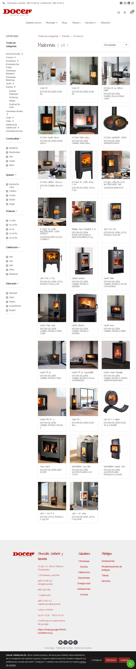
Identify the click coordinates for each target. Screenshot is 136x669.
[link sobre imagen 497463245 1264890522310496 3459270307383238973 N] (84, 120)
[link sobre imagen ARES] (116, 308)
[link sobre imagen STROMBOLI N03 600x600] (84, 212)
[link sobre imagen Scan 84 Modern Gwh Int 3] (52, 71)
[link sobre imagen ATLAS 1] (116, 261)
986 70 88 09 (33, 3)
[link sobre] (20, 554)
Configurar (96, 660)
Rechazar (111, 660)
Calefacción (84, 572)
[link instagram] (125, 3)
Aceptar (124, 660)
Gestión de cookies (82, 648)
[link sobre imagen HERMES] (84, 261)
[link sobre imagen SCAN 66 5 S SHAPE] (116, 402)
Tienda (105, 575)
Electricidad (84, 577)
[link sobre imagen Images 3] (52, 120)
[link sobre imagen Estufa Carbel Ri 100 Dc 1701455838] (116, 71)
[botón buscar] (119, 12)
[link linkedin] (129, 3)
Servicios (106, 581)
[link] (19, 12)
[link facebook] (121, 3)
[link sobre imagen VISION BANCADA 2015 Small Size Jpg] (116, 355)
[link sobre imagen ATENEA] (84, 308)
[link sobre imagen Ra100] (52, 402)
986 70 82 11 (58, 3)
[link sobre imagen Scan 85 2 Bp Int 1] (84, 402)
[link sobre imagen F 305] (52, 261)
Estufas (66, 36)
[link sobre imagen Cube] (52, 308)
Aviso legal (49, 648)
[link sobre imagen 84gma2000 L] (116, 120)
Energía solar (84, 583)
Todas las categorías (48, 36)
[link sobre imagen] (52, 449)
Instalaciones (83, 589)
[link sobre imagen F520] (116, 212)
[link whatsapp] (132, 3)
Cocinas (84, 594)
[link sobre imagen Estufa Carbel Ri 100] (84, 355)
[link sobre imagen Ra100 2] (52, 165)
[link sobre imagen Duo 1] (116, 165)
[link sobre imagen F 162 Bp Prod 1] (84, 165)
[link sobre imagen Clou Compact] (52, 212)
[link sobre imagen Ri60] (52, 355)
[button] (52, 23)
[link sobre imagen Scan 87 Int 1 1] (84, 71)
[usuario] (125, 12)
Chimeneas (84, 561)
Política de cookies (64, 648)
